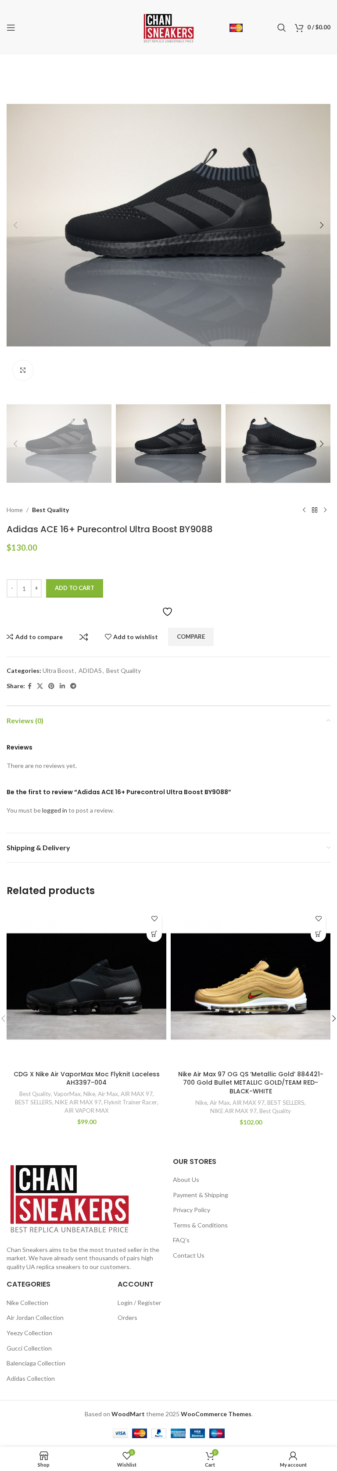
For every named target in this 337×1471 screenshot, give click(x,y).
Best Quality (50, 509)
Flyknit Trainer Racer (130, 1102)
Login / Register (139, 1302)
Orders (127, 1317)
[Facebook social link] (29, 686)
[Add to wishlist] (154, 918)
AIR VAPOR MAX (87, 1110)
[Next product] (325, 510)
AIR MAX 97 (137, 1093)
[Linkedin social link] (62, 686)
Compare (84, 637)
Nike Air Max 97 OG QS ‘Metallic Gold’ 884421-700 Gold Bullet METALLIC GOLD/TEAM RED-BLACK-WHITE (250, 1083)
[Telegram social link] (73, 686)
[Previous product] (304, 510)
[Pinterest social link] (51, 686)
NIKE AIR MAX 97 (78, 1102)
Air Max (108, 1093)
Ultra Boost (58, 670)
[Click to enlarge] (23, 370)
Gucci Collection (29, 1348)
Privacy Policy (191, 1209)
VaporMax (67, 1093)
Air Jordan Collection (35, 1317)
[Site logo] (168, 26)
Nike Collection (27, 1302)
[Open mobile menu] (11, 27)
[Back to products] (314, 510)
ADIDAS (90, 670)
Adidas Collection (31, 1378)
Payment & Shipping (200, 1195)
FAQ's (181, 1240)
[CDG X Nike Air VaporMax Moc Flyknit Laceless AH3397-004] (86, 986)
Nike (89, 1093)
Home (15, 509)
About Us (186, 1179)
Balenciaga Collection (36, 1363)
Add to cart (74, 587)
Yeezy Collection (29, 1333)
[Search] (281, 27)
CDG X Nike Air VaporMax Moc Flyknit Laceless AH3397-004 (87, 1078)
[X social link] (40, 686)
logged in (54, 810)
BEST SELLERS (33, 1102)
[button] (15, 225)
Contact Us (188, 1255)
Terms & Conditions (200, 1225)
